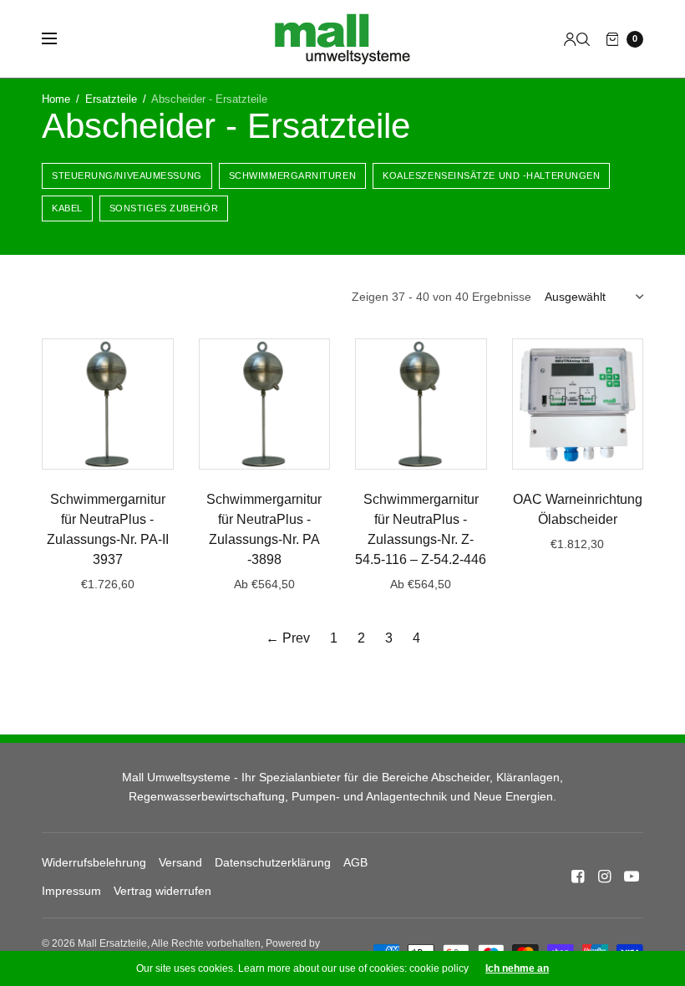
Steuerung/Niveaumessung (127, 175)
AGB (355, 862)
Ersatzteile (111, 99)
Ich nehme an (517, 968)
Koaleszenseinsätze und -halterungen (491, 175)
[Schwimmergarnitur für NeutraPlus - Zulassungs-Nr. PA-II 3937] (108, 404)
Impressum (71, 890)
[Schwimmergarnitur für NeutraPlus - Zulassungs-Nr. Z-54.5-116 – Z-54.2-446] (421, 404)
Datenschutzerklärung (273, 862)
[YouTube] (631, 876)
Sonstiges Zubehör (163, 208)
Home (56, 99)
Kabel (67, 208)
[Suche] (583, 39)
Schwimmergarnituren (292, 175)
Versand (180, 862)
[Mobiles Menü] (60, 39)
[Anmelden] (570, 39)
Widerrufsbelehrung (94, 862)
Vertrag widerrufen (162, 890)
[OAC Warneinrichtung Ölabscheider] (578, 404)
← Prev (288, 638)
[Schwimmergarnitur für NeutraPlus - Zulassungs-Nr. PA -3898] (265, 404)
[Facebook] (578, 876)
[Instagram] (604, 876)
